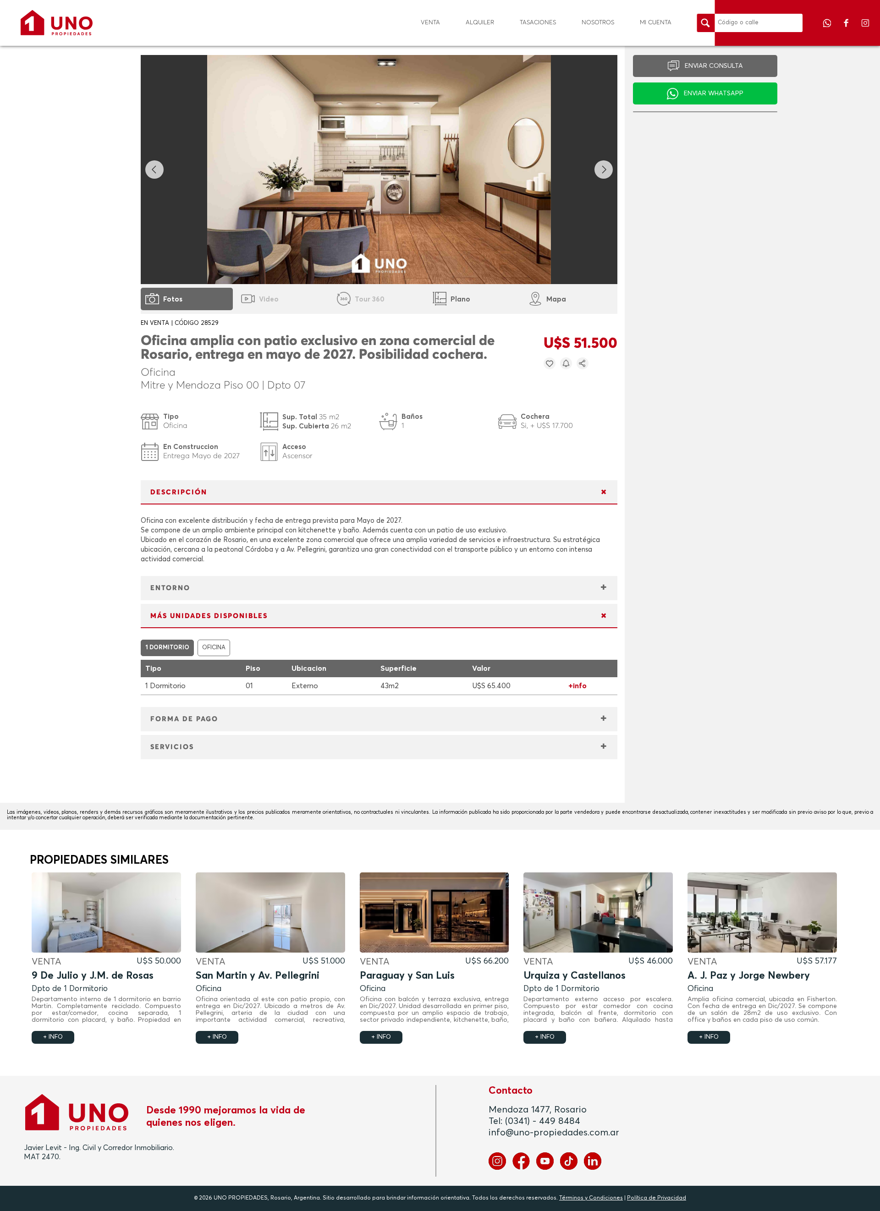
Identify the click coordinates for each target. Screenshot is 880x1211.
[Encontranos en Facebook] (847, 29)
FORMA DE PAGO (184, 719)
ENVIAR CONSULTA (714, 66)
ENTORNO (170, 588)
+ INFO (53, 1037)
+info (577, 686)
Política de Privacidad (656, 1198)
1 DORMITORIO (167, 648)
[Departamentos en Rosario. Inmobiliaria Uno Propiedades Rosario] (57, 22)
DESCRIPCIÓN (178, 492)
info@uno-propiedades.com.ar (554, 1132)
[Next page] (603, 169)
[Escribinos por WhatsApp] (827, 29)
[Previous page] (154, 169)
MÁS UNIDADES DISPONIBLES (209, 616)
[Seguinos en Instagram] (865, 29)
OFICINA (214, 648)
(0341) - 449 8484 (542, 1121)
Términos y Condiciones (591, 1198)
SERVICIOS (172, 747)
